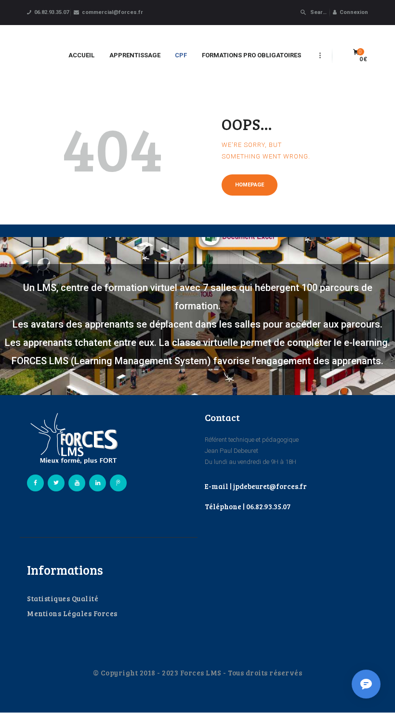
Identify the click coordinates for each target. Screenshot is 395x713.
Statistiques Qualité (62, 598)
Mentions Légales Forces (72, 613)
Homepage (249, 185)
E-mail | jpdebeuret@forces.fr (256, 486)
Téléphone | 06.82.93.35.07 (247, 506)
